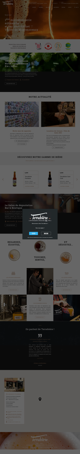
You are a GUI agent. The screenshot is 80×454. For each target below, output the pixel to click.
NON (46, 233)
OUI (33, 233)
